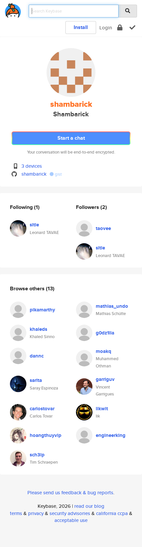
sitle (34, 224)
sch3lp (37, 454)
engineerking (110, 435)
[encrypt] (120, 27)
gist (58, 174)
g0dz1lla (105, 332)
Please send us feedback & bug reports (70, 492)
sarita (36, 380)
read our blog (89, 506)
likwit (102, 408)
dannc (37, 356)
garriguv (105, 379)
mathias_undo (112, 306)
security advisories (70, 513)
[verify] (132, 27)
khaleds (38, 329)
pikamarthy (42, 309)
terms (16, 513)
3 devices (31, 165)
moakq (103, 351)
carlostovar (42, 408)
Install (81, 27)
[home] (13, 9)
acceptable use (71, 520)
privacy (36, 513)
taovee (103, 228)
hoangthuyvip (45, 435)
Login (105, 27)
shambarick (34, 173)
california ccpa (112, 513)
